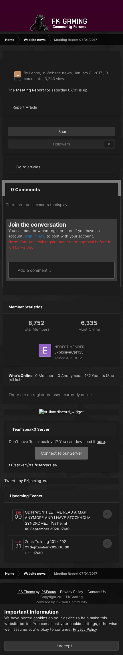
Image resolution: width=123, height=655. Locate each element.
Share (63, 131)
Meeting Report (30, 90)
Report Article (25, 107)
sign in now (35, 236)
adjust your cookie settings (72, 623)
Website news (59, 73)
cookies (40, 618)
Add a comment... (34, 270)
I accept (63, 645)
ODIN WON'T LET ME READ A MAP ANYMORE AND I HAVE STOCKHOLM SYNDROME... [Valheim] (58, 518)
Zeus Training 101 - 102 (45, 541)
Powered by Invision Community (61, 602)
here (101, 441)
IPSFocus (48, 592)
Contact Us (97, 592)
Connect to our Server (61, 453)
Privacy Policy (71, 592)
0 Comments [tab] (25, 189)
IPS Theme (26, 592)
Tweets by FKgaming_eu (25, 480)
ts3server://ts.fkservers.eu (33, 465)
